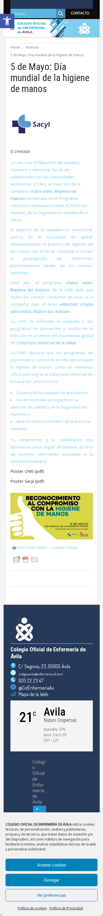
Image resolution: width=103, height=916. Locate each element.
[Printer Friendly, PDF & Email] (25, 559)
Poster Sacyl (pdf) (27, 481)
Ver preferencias (51, 895)
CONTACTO (80, 13)
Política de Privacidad (66, 908)
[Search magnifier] (60, 13)
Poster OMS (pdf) (27, 471)
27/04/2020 (22, 151)
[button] (7, 21)
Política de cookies (32, 908)
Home (15, 47)
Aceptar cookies (51, 865)
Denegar (51, 880)
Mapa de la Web (32, 694)
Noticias (32, 47)
